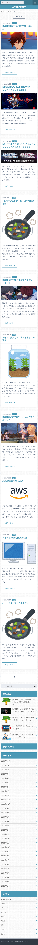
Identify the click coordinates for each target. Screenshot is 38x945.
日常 (3, 925)
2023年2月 (5, 787)
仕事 (3, 916)
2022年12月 (5, 795)
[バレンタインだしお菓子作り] (19, 641)
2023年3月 (5, 783)
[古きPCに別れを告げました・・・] (19, 564)
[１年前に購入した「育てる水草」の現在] (19, 378)
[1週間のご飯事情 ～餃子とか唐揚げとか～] (19, 241)
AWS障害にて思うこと (12, 481)
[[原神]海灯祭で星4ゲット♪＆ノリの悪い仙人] (19, 442)
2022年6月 (5, 817)
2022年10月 (5, 804)
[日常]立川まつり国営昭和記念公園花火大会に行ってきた (23, 710)
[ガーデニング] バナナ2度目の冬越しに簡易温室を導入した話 (23, 702)
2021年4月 (5, 873)
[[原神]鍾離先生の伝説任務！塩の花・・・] (19, 48)
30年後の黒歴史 (19, 7)
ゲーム (3, 904)
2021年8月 (5, 856)
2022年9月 (5, 808)
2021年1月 (5, 886)
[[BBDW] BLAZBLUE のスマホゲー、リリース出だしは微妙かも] (19, 108)
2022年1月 (5, 834)
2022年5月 (5, 821)
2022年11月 (5, 800)
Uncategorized (6, 899)
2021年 (9, 11)
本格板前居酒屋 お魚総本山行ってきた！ (23, 727)
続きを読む (9, 72)
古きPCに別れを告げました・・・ (17, 537)
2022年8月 (5, 813)
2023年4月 (5, 778)
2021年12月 (5, 839)
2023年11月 (5, 761)
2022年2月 (5, 830)
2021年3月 (5, 877)
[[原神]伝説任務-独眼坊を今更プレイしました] (19, 299)
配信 (3, 934)
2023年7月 (5, 765)
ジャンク (4, 908)
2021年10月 (5, 847)
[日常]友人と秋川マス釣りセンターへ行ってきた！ (23, 735)
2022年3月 (5, 826)
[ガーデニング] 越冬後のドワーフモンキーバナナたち (23, 718)
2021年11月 (5, 843)
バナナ (3, 912)
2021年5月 (5, 869)
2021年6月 (5, 864)
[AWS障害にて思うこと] (19, 502)
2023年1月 (5, 791)
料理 (3, 921)
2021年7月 (5, 860)
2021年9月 (5, 851)
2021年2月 (5, 882)
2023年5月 (5, 774)
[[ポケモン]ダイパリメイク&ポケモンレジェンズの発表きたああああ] (19, 162)
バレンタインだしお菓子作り (15, 603)
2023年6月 (5, 770)
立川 (3, 929)
